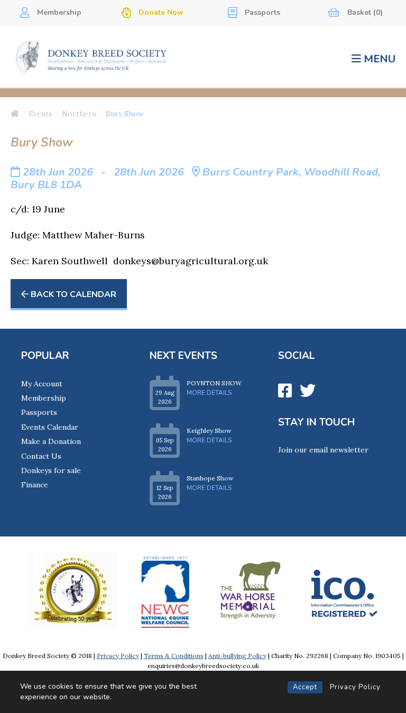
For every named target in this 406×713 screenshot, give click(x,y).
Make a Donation (51, 441)
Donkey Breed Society (91, 57)
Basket (364, 12)
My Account (41, 383)
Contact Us (41, 456)
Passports (261, 12)
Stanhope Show (210, 478)
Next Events (183, 356)
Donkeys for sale (51, 470)
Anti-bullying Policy (237, 656)
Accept (305, 687)
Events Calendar (49, 427)
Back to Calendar (72, 294)
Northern (79, 113)
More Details (209, 392)
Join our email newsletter (323, 450)
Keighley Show (209, 430)
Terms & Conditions (174, 656)
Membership (58, 12)
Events (40, 113)
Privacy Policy (355, 687)
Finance (34, 484)
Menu (379, 58)
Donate (159, 12)
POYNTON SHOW (214, 383)
